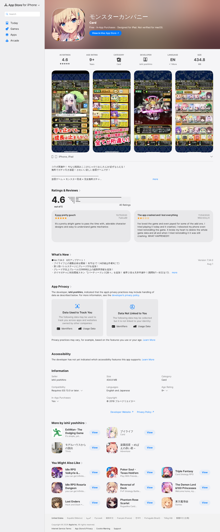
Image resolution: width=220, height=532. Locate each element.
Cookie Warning (103, 529)
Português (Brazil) (152, 518)
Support (117, 529)
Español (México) (74, 518)
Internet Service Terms (61, 529)
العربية (88, 518)
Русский (98, 518)
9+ (163, 390)
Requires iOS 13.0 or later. (65, 390)
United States (57, 518)
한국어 (138, 518)
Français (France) (124, 518)
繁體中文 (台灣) (182, 518)
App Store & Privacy (84, 529)
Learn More (149, 339)
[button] (22, 23)
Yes (54, 401)
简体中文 (109, 518)
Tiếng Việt (168, 518)
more (155, 179)
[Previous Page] (48, 111)
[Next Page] (216, 111)
